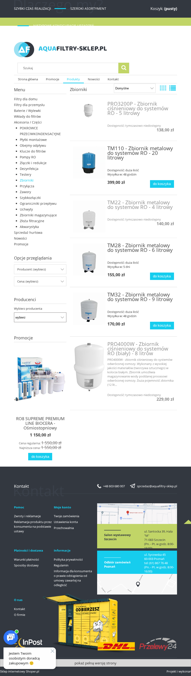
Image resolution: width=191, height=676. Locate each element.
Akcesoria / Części (28, 122)
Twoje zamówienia (66, 516)
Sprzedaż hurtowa (28, 232)
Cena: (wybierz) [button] (27, 281)
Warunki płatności (26, 559)
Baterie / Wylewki (27, 110)
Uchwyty (26, 209)
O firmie (19, 615)
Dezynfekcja (29, 168)
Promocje (21, 244)
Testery (25, 174)
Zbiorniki (27, 180)
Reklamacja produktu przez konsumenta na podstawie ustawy (33, 526)
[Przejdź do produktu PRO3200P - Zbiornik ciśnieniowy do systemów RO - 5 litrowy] (89, 111)
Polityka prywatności (68, 559)
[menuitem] (28, 79)
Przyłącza (27, 186)
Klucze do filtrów (33, 151)
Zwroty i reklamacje (27, 516)
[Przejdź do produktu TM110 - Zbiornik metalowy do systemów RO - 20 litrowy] (89, 162)
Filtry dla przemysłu (29, 105)
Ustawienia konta (66, 522)
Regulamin (61, 565)
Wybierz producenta (28, 308)
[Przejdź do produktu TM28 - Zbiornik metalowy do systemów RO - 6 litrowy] (89, 259)
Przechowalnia (64, 528)
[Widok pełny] (172, 88)
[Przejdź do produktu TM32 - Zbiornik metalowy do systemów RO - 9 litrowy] (89, 308)
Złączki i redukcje (33, 163)
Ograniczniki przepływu (38, 203)
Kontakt (19, 609)
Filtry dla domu (26, 99)
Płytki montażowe (33, 139)
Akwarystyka (29, 226)
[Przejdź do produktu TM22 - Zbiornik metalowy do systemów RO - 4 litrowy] (89, 216)
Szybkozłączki (30, 197)
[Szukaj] (123, 68)
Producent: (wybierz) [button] (31, 269)
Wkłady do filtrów (27, 116)
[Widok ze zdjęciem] (163, 88)
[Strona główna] (60, 49)
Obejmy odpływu (33, 145)
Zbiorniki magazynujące (38, 215)
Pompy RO (28, 157)
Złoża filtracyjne (32, 221)
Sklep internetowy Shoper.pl (19, 671)
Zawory (25, 192)
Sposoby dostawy (26, 565)
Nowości (20, 238)
